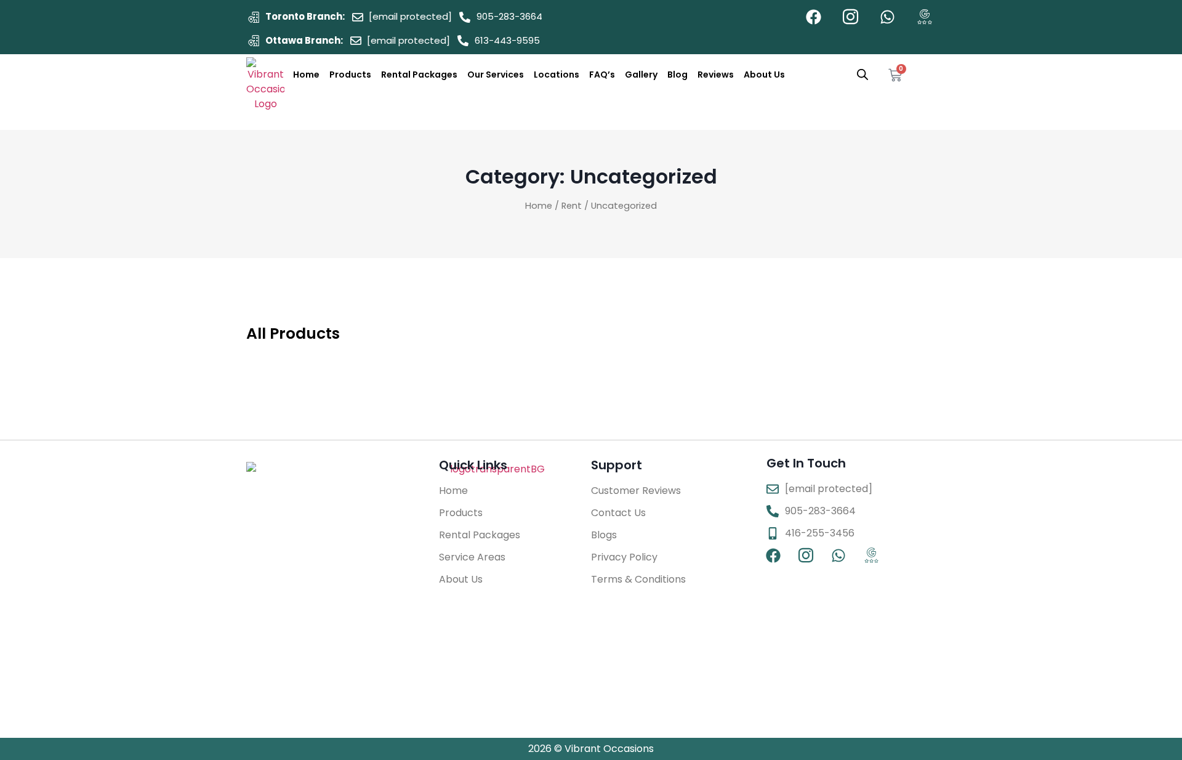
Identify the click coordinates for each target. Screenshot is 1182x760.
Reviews (716, 74)
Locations (556, 74)
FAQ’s (602, 74)
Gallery (641, 74)
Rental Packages (419, 74)
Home (306, 74)
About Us (764, 74)
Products (350, 74)
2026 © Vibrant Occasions (591, 749)
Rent (571, 206)
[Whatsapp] (887, 17)
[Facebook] (813, 17)
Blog (677, 74)
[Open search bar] (862, 74)
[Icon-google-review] (924, 17)
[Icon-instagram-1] (850, 17)
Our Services (495, 74)
